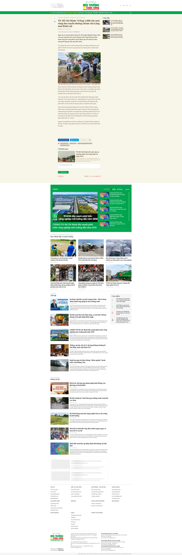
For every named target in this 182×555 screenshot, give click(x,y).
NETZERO (95, 12)
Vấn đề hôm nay (54, 496)
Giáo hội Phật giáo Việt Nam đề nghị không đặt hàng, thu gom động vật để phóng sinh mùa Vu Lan (62, 285)
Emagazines (115, 501)
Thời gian (91, 176)
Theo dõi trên (107, 189)
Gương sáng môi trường (56, 508)
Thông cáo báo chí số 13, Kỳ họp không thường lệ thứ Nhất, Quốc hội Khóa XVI (88, 346)
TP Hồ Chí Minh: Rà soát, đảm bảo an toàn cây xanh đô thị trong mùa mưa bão (117, 36)
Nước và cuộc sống (61, 12)
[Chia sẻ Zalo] (55, 21)
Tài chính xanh (115, 494)
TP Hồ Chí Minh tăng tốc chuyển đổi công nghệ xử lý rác (118, 284)
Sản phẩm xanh (116, 498)
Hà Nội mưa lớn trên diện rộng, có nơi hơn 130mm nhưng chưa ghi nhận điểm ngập (88, 316)
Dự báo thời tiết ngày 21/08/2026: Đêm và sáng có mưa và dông (117, 194)
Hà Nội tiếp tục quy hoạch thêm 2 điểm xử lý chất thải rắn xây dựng (90, 259)
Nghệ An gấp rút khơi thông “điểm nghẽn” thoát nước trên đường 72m (87, 361)
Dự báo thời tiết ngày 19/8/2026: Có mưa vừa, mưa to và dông (118, 209)
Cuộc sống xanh (88, 12)
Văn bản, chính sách (96, 503)
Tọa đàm (73, 524)
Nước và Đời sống (75, 494)
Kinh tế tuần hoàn (116, 489)
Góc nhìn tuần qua (75, 519)
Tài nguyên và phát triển (97, 491)
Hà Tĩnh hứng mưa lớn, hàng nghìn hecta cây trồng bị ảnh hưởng (88, 415)
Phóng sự (73, 522)
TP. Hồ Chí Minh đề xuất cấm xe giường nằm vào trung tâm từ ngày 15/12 (87, 154)
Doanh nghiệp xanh (117, 496)
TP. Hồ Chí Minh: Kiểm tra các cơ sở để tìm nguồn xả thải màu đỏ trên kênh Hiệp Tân (117, 22)
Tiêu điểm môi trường (76, 515)
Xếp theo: (87, 176)
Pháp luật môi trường (103, 12)
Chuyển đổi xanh (116, 491)
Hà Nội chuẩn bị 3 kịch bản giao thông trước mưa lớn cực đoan (89, 399)
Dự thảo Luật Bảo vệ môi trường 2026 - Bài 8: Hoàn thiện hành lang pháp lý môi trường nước (88, 300)
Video (110, 12)
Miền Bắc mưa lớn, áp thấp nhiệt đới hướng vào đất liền (88, 445)
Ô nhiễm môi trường (96, 494)
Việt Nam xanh (74, 526)
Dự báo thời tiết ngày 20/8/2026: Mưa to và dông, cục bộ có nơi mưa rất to (118, 201)
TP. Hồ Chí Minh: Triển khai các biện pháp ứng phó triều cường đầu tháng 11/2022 (117, 29)
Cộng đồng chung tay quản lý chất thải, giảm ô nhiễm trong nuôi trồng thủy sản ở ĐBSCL (91, 285)
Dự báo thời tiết (74, 528)
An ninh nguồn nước (76, 491)
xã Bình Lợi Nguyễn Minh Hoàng (85, 143)
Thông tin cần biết (97, 512)
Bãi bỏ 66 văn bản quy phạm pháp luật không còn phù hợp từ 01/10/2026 (87, 384)
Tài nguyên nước (75, 489)
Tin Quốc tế (53, 491)
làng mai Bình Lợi (64, 143)
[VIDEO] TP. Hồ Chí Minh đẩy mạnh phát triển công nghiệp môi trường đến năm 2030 (75, 226)
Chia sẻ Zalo (75, 140)
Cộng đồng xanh (54, 503)
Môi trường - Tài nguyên (72, 12)
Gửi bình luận (63, 172)
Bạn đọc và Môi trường (96, 505)
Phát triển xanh (54, 510)
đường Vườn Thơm (65, 145)
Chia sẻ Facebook (64, 140)
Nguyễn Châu (73, 143)
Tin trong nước (54, 489)
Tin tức (54, 12)
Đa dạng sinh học (95, 496)
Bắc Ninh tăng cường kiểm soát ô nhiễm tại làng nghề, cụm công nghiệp (119, 259)
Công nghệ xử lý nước (76, 496)
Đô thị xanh (53, 505)
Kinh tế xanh (81, 12)
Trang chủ (60, 17)
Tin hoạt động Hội (54, 494)
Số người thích (97, 176)
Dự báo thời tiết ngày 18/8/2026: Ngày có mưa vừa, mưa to (117, 216)
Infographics (54, 512)
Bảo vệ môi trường (80, 17)
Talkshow (73, 517)
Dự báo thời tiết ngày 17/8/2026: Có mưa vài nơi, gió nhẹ (117, 223)
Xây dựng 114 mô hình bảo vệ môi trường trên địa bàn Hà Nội (61, 259)
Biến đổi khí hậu (54, 498)
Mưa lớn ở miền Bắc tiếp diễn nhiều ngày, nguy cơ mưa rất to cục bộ (88, 430)
